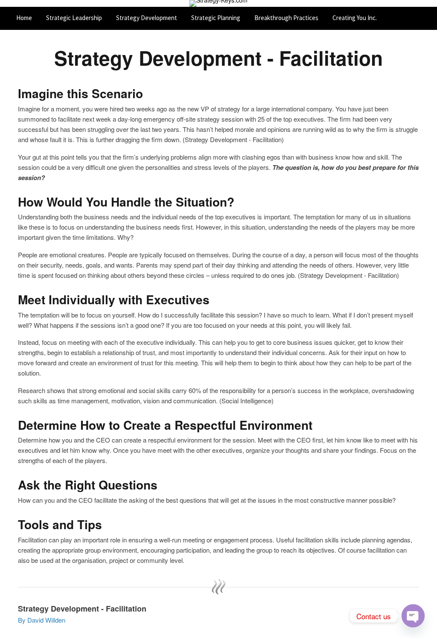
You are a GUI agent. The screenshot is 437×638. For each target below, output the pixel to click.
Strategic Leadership (74, 18)
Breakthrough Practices (286, 18)
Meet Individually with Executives (114, 299)
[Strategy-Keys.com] (218, 3)
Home (24, 18)
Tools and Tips (60, 524)
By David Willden (41, 619)
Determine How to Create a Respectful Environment (165, 425)
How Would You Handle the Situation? (126, 202)
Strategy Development (146, 18)
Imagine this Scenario (80, 93)
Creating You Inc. (354, 18)
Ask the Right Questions (87, 485)
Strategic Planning (215, 18)
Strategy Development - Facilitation (218, 58)
